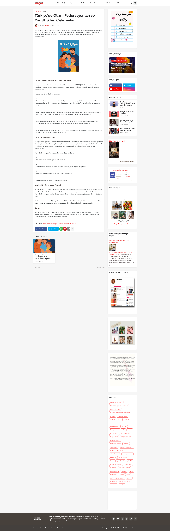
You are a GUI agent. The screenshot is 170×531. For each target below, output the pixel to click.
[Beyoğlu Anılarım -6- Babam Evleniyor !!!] (114, 122)
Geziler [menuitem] (83, 3)
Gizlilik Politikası (116, 528)
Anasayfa (105, 528)
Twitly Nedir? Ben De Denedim (127, 112)
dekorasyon (113, 447)
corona (126, 443)
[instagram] (122, 518)
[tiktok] (131, 518)
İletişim (125, 528)
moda (131, 471)
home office (128, 464)
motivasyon (113, 474)
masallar (124, 471)
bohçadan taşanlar (115, 443)
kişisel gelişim (114, 471)
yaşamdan (113, 485)
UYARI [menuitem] (117, 3)
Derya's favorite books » (127, 161)
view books (128, 180)
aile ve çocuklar (122, 416)
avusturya (113, 423)
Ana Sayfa (38, 11)
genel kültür (121, 461)
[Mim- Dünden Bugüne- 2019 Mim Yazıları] (114, 131)
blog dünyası (114, 436)
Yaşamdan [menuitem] (73, 3)
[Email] (68, 229)
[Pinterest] (65, 229)
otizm (44, 11)
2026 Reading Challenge (120, 170)
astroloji (126, 419)
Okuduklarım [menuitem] (94, 3)
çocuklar (122, 485)
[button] (131, 3)
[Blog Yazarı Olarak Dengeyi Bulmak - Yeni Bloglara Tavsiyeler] (114, 104)
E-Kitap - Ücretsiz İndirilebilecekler (120, 412)
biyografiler (113, 433)
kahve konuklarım (124, 467)
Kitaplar (112, 416)
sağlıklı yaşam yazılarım (117, 478)
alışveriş (112, 419)
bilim (123, 430)
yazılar (74, 223)
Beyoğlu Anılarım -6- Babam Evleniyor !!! (127, 121)
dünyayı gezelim (127, 454)
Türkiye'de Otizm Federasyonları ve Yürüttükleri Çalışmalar (43, 257)
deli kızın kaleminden (126, 447)
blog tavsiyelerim (126, 436)
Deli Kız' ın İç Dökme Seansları (119, 406)
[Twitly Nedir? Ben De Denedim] (114, 114)
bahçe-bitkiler (114, 426)
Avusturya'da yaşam (116, 402)
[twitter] (118, 518)
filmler (112, 461)
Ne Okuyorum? (117, 141)
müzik (122, 474)
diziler (112, 450)
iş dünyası (113, 467)
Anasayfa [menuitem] (51, 3)
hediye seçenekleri (116, 464)
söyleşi (126, 481)
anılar (119, 419)
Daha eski (100, 267)
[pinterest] (126, 518)
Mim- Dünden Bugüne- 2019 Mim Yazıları (127, 129)
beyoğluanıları (114, 430)
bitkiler (130, 430)
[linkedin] (135, 518)
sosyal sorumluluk (65, 223)
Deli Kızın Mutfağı (115, 409)
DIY (126, 402)
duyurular (120, 450)
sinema (129, 478)
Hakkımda (133, 528)
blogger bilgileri (115, 440)
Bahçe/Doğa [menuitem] (61, 3)
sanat (128, 474)
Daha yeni (37, 267)
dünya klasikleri (115, 454)
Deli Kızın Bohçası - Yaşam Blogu (55, 528)
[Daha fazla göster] (72, 229)
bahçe (121, 423)
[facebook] (115, 85)
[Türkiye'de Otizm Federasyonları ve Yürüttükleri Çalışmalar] (44, 246)
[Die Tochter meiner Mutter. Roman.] (114, 157)
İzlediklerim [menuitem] (107, 3)
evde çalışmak (123, 457)
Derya (117, 173)
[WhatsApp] (61, 229)
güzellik (129, 461)
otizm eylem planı (53, 223)
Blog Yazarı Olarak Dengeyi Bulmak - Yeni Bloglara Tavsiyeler (127, 103)
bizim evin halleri (125, 433)
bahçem (124, 426)
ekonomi (113, 457)
